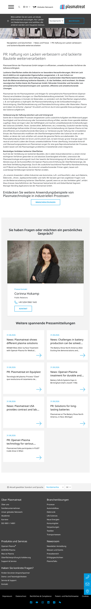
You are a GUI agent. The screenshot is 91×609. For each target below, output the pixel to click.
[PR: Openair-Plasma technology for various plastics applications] (39, 457)
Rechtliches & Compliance (40, 596)
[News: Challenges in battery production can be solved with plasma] (82, 355)
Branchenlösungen (45, 202)
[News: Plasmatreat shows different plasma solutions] (39, 355)
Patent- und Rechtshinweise (66, 596)
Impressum (7, 596)
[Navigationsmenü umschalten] (11, 7)
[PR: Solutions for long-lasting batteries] (82, 423)
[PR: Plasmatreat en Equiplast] (39, 389)
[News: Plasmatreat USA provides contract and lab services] (39, 423)
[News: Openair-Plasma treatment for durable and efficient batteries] (82, 389)
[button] (19, 7)
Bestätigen (74, 21)
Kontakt (23, 308)
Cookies (85, 596)
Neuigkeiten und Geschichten (19, 43)
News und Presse (41, 43)
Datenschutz (21, 596)
